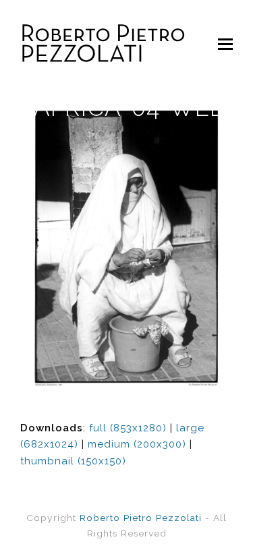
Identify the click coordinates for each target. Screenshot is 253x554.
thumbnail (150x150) (73, 461)
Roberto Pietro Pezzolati (141, 517)
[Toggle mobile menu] (225, 44)
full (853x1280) (128, 428)
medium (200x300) (137, 444)
